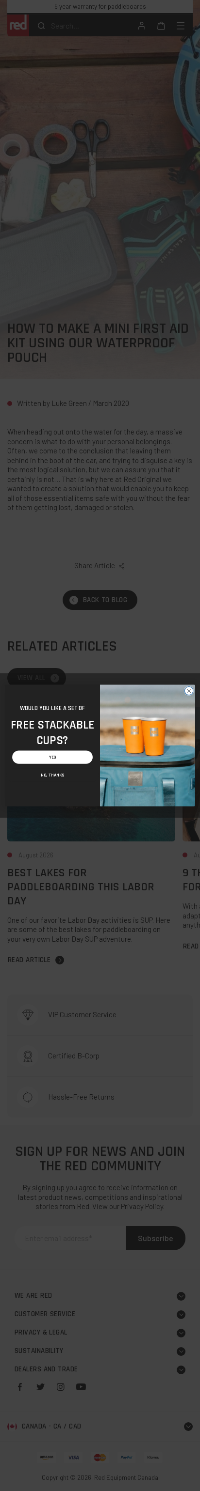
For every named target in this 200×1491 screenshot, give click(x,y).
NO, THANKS (52, 775)
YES (52, 757)
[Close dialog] (188, 690)
